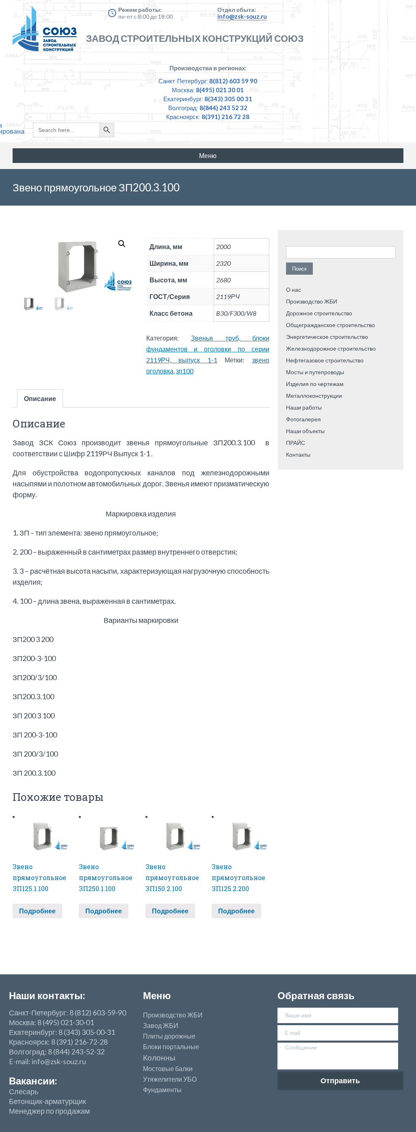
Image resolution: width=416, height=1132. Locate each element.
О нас (293, 289)
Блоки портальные (171, 1046)
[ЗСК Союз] (47, 32)
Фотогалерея (303, 419)
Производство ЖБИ (311, 301)
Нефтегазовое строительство (325, 360)
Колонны (159, 1058)
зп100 (184, 371)
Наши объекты (305, 430)
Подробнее (37, 911)
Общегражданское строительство (330, 324)
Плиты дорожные (169, 1036)
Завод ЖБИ (160, 1025)
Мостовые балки (168, 1068)
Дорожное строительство (319, 313)
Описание (40, 398)
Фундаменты (162, 1089)
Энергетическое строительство (327, 336)
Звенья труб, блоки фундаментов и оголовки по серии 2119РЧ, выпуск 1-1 (208, 349)
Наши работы (304, 407)
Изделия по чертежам (315, 383)
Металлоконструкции (314, 395)
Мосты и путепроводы (315, 372)
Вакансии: (33, 1080)
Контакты (298, 454)
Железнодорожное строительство (331, 348)
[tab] (40, 398)
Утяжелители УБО (170, 1079)
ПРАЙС (295, 442)
